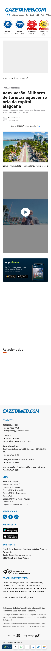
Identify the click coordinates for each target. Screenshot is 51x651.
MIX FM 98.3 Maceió (11, 484)
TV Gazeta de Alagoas (12, 487)
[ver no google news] (44, 647)
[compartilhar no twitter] (15, 647)
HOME (5, 78)
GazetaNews (8, 501)
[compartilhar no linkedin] (32, 647)
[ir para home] (25, 10)
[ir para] (11, 530)
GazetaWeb (8, 496)
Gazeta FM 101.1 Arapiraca (14, 493)
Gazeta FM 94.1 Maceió (13, 490)
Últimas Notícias (18, 15)
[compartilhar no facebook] (27, 647)
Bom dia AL (30, 15)
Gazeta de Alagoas (11, 481)
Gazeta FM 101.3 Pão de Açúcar (16, 499)
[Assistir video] (25, 212)
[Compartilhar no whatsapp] (21, 647)
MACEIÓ (25, 78)
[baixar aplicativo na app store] (22, 276)
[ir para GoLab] (31, 635)
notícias (14, 78)
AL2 (42, 15)
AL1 (37, 15)
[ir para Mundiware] (11, 635)
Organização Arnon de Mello (15, 504)
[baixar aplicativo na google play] (10, 276)
